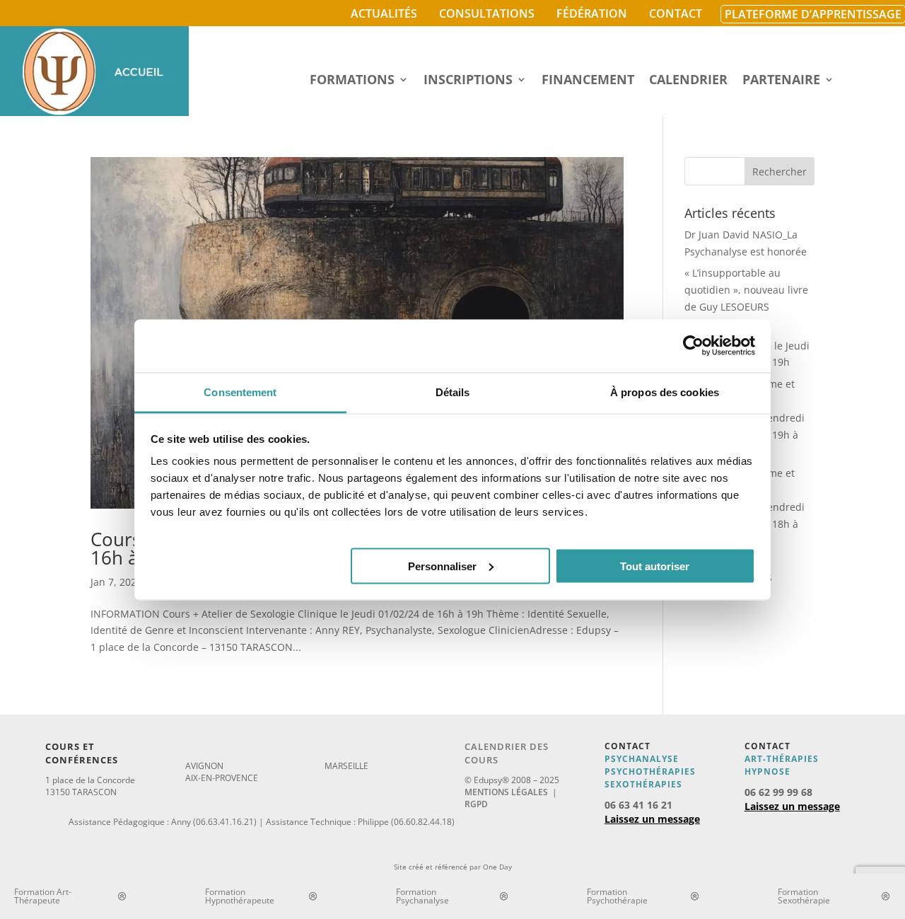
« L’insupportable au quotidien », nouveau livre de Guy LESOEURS (746, 289)
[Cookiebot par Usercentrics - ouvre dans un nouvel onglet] (693, 346)
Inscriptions (468, 81)
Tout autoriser (654, 566)
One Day (497, 867)
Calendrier (688, 81)
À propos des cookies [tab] (664, 392)
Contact (675, 13)
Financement (588, 81)
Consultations (487, 13)
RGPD (476, 804)
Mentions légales (506, 792)
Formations (352, 81)
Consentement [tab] (240, 392)
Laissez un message (652, 819)
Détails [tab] (453, 392)
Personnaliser (442, 566)
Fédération (591, 13)
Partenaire (781, 81)
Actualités (384, 13)
